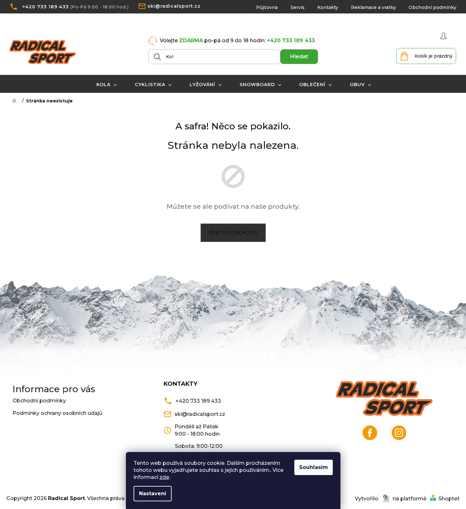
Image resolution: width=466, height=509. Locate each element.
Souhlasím (313, 467)
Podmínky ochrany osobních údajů (57, 413)
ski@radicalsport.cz (174, 6)
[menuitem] (106, 84)
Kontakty (327, 7)
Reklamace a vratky (373, 7)
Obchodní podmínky (432, 7)
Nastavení (152, 493)
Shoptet (449, 499)
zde (164, 477)
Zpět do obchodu (233, 233)
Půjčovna (267, 7)
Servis (297, 7)
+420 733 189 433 (45, 7)
